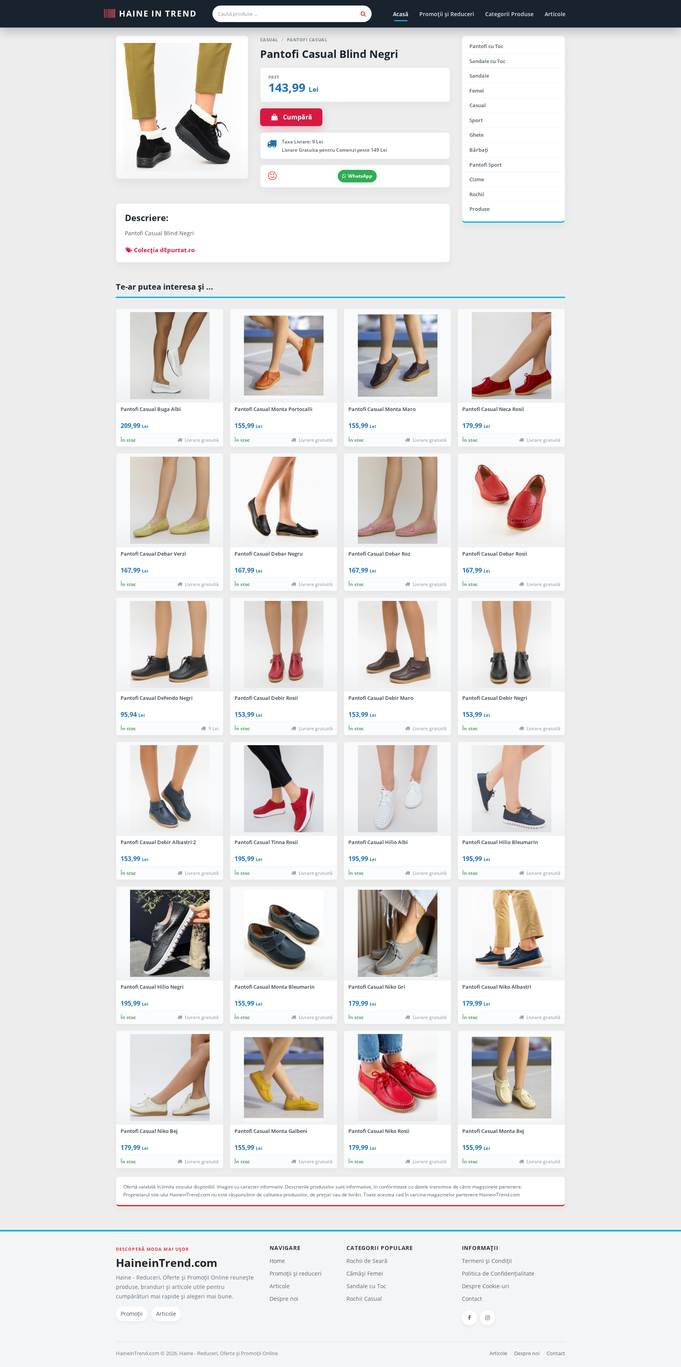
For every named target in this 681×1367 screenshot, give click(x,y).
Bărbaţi (478, 149)
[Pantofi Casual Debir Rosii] (283, 645)
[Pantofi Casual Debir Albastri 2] (169, 789)
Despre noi (284, 1298)
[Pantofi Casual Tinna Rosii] (283, 789)
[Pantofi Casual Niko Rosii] (397, 1078)
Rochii (476, 194)
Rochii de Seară (366, 1261)
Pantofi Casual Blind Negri (329, 53)
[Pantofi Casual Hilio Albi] (397, 789)
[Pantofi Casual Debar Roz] (397, 500)
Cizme (476, 179)
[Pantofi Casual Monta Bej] (511, 1078)
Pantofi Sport (485, 164)
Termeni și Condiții (487, 1261)
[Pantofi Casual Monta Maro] (397, 356)
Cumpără (295, 117)
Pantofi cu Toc (486, 46)
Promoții (132, 1313)
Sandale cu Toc (487, 61)
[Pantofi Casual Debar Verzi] (169, 500)
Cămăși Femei (364, 1273)
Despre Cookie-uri (485, 1286)
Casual (477, 105)
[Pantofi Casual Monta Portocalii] (283, 356)
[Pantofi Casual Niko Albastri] (511, 933)
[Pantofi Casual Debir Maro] (397, 645)
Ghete (476, 134)
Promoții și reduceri (296, 1273)
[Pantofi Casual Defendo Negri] (169, 645)
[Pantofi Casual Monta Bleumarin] (283, 933)
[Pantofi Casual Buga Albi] (169, 356)
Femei (476, 90)
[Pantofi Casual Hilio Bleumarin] (511, 789)
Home (277, 1261)
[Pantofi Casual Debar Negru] (283, 500)
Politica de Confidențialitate (498, 1273)
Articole (555, 14)
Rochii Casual (364, 1298)
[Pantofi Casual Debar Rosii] (511, 500)
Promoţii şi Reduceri (446, 14)
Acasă (400, 14)
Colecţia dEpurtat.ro (163, 250)
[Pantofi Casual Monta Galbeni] (283, 1078)
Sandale (479, 75)
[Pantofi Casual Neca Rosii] (511, 356)
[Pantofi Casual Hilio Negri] (169, 933)
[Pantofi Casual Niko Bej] (169, 1078)
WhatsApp (360, 176)
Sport (476, 120)
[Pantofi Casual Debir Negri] (511, 645)
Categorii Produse (509, 14)
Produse (479, 208)
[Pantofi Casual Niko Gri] (397, 933)
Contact (472, 1298)
